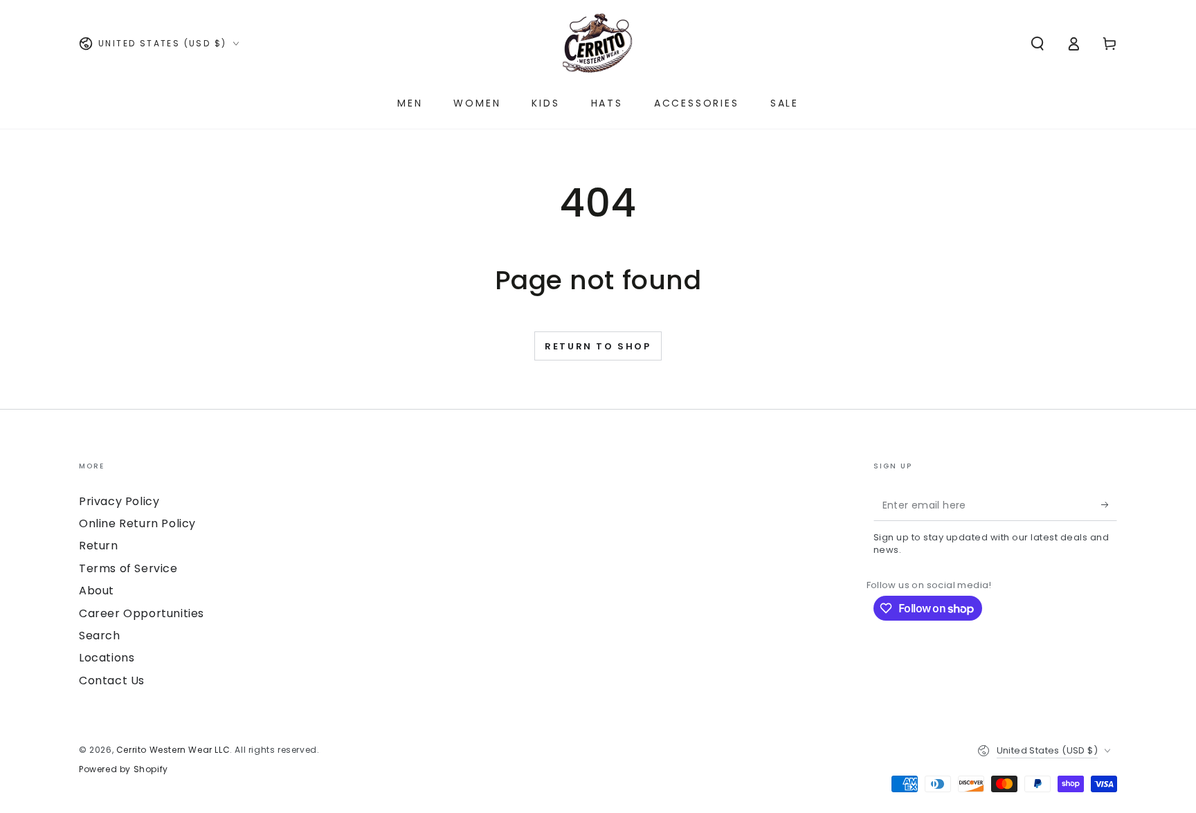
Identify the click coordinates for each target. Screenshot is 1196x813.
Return (98, 546)
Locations (106, 658)
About (96, 591)
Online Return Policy (137, 523)
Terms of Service (128, 568)
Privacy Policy (119, 501)
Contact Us (112, 680)
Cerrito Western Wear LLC (173, 750)
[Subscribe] (1109, 505)
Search (99, 635)
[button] (1037, 43)
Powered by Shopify (123, 769)
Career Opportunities (141, 613)
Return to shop (598, 346)
